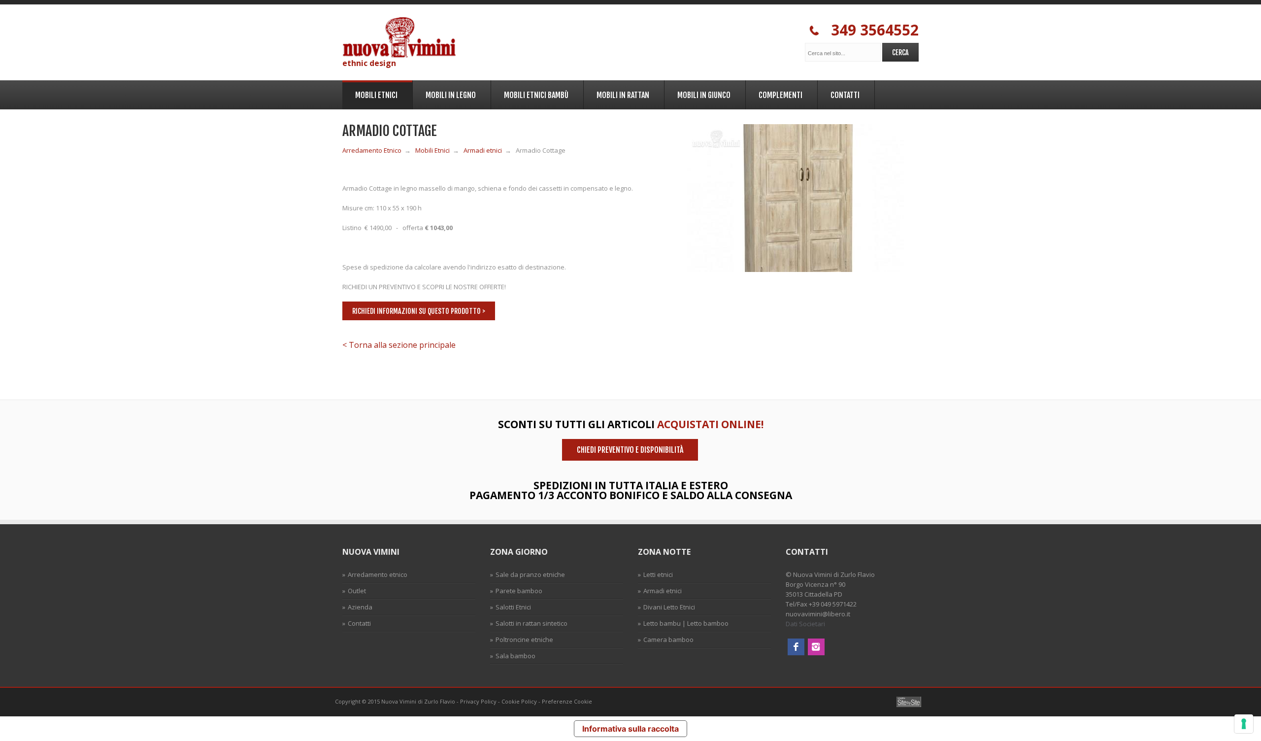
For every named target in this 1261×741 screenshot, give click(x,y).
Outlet (357, 590)
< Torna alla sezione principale (399, 344)
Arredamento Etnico (371, 150)
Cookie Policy (519, 701)
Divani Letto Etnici (669, 607)
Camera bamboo (668, 639)
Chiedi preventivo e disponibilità (630, 450)
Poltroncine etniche (524, 639)
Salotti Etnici (513, 607)
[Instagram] (816, 652)
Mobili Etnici (370, 94)
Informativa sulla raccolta (630, 729)
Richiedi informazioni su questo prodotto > (418, 311)
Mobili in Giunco (697, 93)
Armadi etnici (483, 150)
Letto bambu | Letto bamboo (686, 623)
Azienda (360, 607)
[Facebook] (796, 652)
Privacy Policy (478, 701)
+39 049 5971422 (833, 604)
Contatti (839, 93)
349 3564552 (869, 30)
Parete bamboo (519, 590)
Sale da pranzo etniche (530, 574)
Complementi (774, 93)
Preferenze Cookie (567, 701)
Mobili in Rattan (616, 93)
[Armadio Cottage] (795, 269)
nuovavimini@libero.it (818, 613)
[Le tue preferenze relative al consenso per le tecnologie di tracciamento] (1243, 723)
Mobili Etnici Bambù (529, 93)
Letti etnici (658, 574)
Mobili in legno (444, 93)
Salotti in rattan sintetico (531, 623)
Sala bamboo (515, 655)
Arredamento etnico (377, 574)
